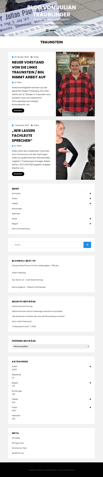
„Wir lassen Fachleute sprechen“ (23, 135)
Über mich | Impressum (21, 229)
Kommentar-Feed (19, 448)
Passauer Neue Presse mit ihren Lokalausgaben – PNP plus (35, 266)
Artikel (36, 57)
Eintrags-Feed (18, 443)
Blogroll (15, 224)
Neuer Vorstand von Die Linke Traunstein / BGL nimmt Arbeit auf (29, 70)
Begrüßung (16, 375)
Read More (18, 110)
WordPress (70, 470)
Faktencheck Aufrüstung (22, 306)
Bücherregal (17, 209)
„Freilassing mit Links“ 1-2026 (24, 326)
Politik (14, 219)
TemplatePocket (50, 470)
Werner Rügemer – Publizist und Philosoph (29, 287)
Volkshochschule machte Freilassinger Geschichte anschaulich (37, 311)
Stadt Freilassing (19, 273)
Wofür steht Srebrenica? (22, 321)
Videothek (16, 214)
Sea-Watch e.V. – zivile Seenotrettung (27, 280)
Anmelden (16, 438)
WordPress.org (17, 453)
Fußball (15, 204)
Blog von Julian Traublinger (51, 11)
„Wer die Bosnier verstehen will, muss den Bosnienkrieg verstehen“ (38, 316)
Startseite (16, 194)
